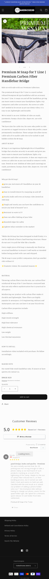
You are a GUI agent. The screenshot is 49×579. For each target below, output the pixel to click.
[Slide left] (19, 67)
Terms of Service (11, 536)
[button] (2, 10)
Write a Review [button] (25, 437)
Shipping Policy (10, 520)
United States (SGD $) (23, 565)
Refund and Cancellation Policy (16, 525)
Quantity (5, 384)
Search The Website (12, 541)
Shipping (4, 380)
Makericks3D (26, 578)
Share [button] (6, 404)
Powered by (36, 445)
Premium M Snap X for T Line (21, 502)
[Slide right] (29, 67)
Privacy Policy (10, 531)
